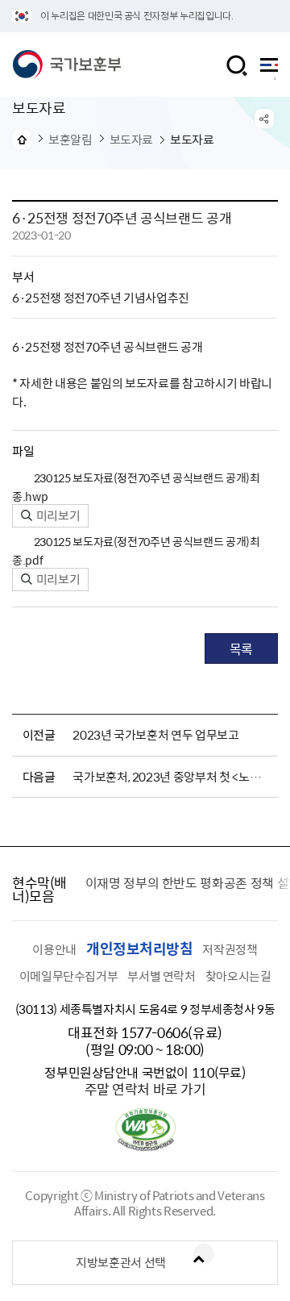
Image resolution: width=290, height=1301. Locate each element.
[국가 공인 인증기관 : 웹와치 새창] (145, 1146)
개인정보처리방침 (139, 948)
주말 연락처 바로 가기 (145, 1088)
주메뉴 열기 (269, 69)
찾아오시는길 (238, 976)
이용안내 (54, 949)
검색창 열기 (236, 66)
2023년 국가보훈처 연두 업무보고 (155, 735)
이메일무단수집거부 (68, 976)
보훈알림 (70, 139)
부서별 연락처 (161, 976)
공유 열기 (264, 118)
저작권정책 (229, 949)
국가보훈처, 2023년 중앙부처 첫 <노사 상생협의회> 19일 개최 (172, 777)
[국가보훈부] (66, 64)
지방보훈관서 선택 (121, 1262)
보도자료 (132, 139)
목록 (241, 648)
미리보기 (57, 515)
